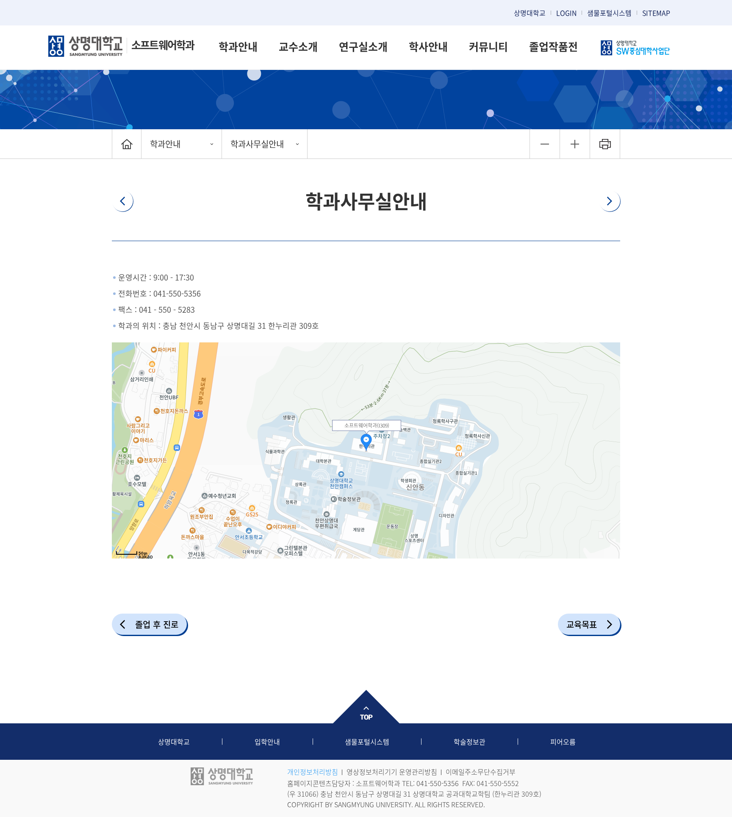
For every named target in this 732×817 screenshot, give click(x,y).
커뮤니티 (488, 46)
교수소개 (298, 46)
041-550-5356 (177, 293)
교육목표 (581, 624)
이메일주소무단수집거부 (481, 772)
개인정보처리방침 (312, 772)
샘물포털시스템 (367, 741)
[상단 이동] (366, 706)
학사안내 (428, 46)
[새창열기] (636, 49)
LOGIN (566, 12)
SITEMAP (656, 12)
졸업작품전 (553, 46)
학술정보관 (469, 741)
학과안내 (238, 46)
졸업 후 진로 (156, 624)
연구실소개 (363, 46)
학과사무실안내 (257, 144)
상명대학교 (530, 12)
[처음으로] (126, 143)
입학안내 (267, 741)
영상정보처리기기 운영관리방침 (392, 772)
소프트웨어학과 (162, 45)
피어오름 (563, 741)
